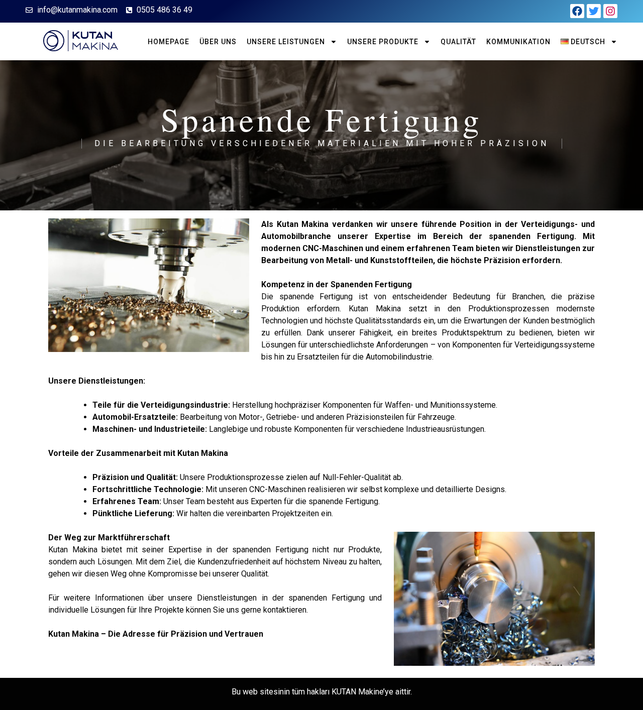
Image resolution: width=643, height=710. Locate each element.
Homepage (168, 42)
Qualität (458, 42)
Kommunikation (518, 42)
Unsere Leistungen (286, 42)
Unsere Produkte (382, 42)
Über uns (218, 42)
